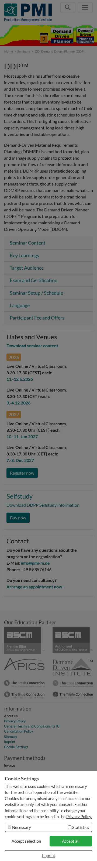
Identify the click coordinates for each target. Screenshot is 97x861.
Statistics (80, 827)
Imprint (48, 855)
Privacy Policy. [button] (79, 816)
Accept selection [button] (26, 841)
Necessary (21, 827)
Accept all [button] (70, 841)
